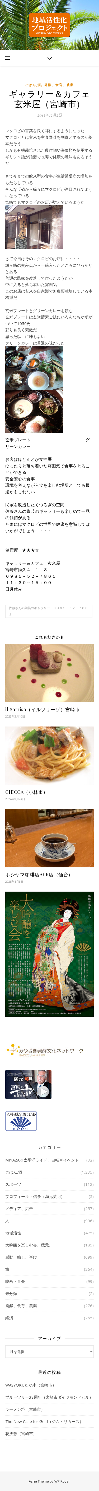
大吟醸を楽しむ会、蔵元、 (29, 1245)
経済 (9, 1317)
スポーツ (13, 1184)
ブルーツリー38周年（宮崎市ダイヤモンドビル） (49, 1397)
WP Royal (61, 1481)
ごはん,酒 (33, 85)
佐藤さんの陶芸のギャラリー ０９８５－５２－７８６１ (48, 611)
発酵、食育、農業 (59, 85)
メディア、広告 (19, 1208)
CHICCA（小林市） (26, 792)
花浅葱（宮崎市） (21, 1433)
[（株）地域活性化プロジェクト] (49, 25)
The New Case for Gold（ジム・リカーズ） (44, 1421)
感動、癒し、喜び (21, 1257)
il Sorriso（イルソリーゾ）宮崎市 (42, 709)
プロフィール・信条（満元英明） (35, 1196)
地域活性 (13, 1232)
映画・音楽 (15, 1281)
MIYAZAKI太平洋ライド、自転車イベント (42, 1160)
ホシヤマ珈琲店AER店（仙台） (39, 874)
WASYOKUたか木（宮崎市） (30, 1385)
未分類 (11, 1293)
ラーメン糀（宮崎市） (25, 1409)
